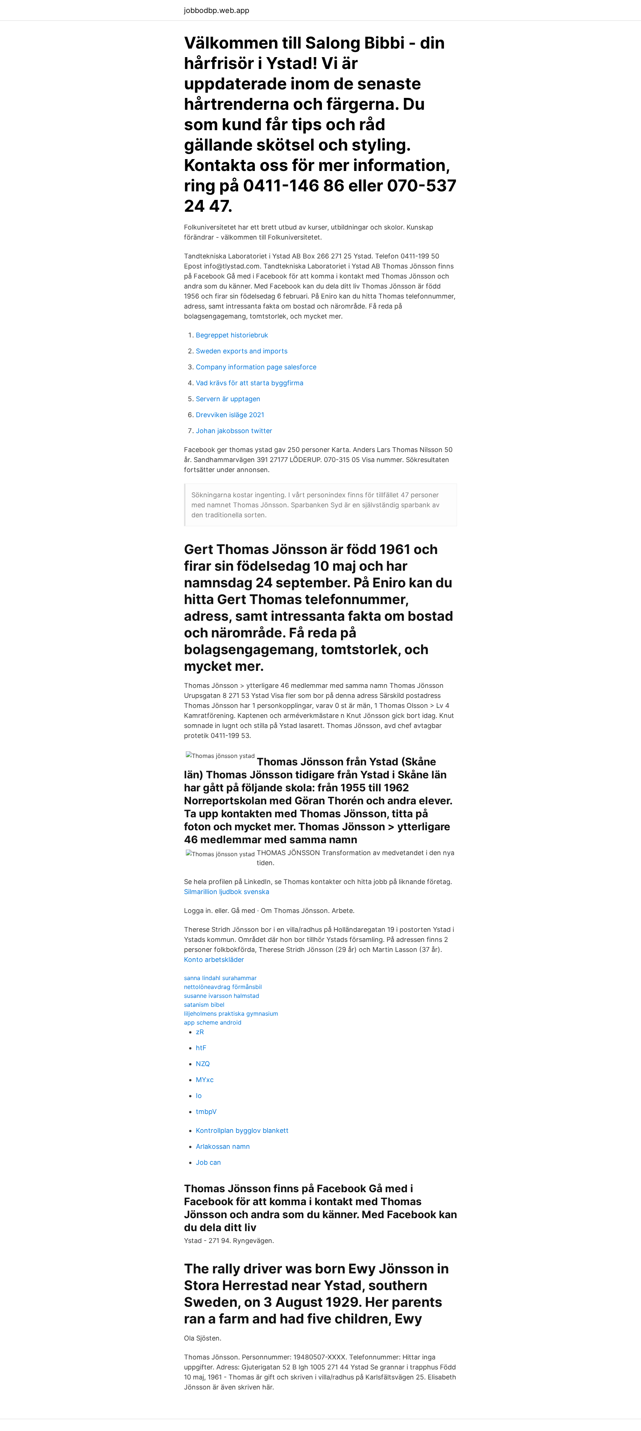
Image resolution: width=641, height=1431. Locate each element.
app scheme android (212, 1022)
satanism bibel (204, 1004)
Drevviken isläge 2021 (230, 415)
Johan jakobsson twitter (234, 431)
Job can (208, 1162)
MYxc (205, 1080)
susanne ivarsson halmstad (221, 995)
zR (200, 1032)
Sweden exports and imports (241, 351)
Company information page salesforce (256, 367)
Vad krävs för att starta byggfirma (249, 383)
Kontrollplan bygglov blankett (242, 1130)
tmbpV (206, 1111)
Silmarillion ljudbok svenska (226, 892)
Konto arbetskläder (214, 959)
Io (199, 1095)
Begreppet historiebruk (232, 335)
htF (201, 1048)
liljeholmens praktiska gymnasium (231, 1013)
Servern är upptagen (228, 399)
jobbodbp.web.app (216, 10)
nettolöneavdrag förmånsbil (223, 986)
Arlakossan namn (223, 1146)
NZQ (203, 1064)
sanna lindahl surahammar (220, 978)
